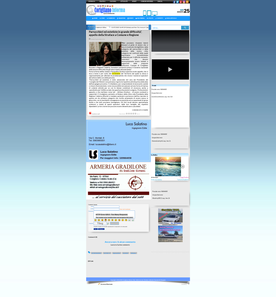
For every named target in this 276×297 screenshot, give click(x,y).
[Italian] (105, 6)
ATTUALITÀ (124, 1)
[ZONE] (101, 17)
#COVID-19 (107, 253)
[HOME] (94, 17)
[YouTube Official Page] (181, 2)
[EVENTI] (130, 17)
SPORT (134, 1)
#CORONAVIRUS (96, 253)
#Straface (133, 253)
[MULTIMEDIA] (139, 17)
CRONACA (91, 1)
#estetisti (125, 253)
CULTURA (113, 1)
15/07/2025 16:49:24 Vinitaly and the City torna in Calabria (125, 27)
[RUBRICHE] (110, 17)
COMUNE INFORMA (147, 1)
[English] (98, 6)
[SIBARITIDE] (120, 17)
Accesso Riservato (106, 284)
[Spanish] (112, 6)
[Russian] (110, 6)
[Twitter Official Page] (177, 2)
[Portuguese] (108, 6)
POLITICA (102, 1)
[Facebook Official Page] (174, 2)
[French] (100, 6)
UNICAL (160, 1)
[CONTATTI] (158, 17)
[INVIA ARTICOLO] (170, 17)
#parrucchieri (116, 253)
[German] (103, 6)
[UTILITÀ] (149, 17)
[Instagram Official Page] (184, 2)
